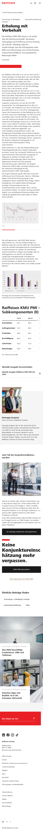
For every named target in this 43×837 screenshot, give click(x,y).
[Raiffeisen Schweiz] (8, 3)
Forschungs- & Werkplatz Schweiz (17, 599)
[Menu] (39, 3)
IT (10, 822)
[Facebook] (8, 734)
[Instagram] (12, 734)
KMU (28, 605)
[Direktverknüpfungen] (31, 3)
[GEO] (34, 718)
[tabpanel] (19, 216)
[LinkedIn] (3, 734)
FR (7, 822)
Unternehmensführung (12, 605)
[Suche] (35, 3)
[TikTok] (17, 734)
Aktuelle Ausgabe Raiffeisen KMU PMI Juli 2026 (18, 373)
